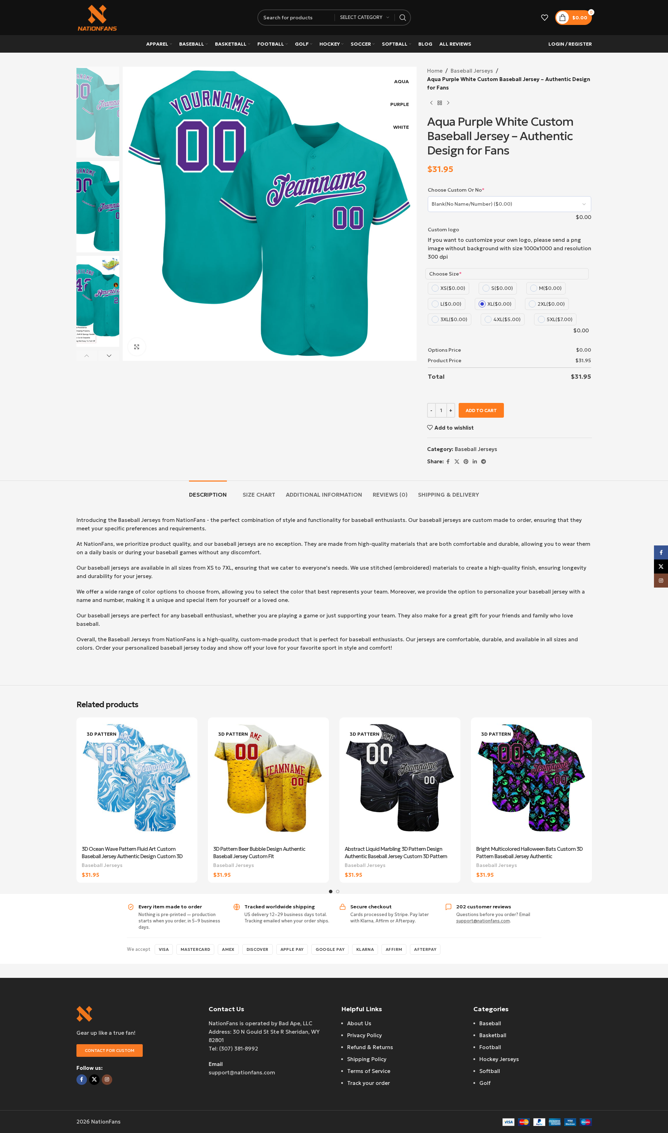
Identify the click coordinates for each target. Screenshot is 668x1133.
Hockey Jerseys (499, 1059)
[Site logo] (97, 17)
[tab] (208, 491)
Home (435, 70)
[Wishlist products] (545, 18)
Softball (489, 1071)
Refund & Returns (370, 1047)
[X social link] (456, 461)
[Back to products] (440, 103)
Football (490, 1047)
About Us (359, 1023)
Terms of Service (368, 1071)
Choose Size (445, 274)
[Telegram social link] (483, 461)
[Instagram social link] (107, 1079)
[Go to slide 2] (337, 891)
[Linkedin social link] (475, 461)
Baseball (490, 1023)
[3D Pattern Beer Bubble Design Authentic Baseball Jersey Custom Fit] (268, 782)
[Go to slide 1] (330, 891)
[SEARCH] (403, 17)
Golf (485, 1083)
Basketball (492, 1035)
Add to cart (481, 410)
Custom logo (443, 229)
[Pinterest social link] (466, 461)
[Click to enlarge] (137, 347)
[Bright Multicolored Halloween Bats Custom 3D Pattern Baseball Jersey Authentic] (531, 782)
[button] (86, 355)
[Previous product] (431, 103)
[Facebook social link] (448, 461)
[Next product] (448, 103)
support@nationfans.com (483, 920)
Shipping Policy (366, 1059)
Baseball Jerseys (472, 70)
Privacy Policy (364, 1035)
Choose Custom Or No (456, 190)
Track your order (368, 1083)
